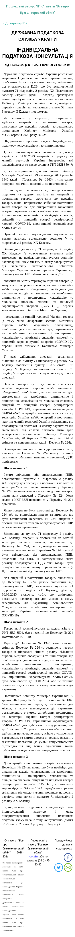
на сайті (34, 856)
